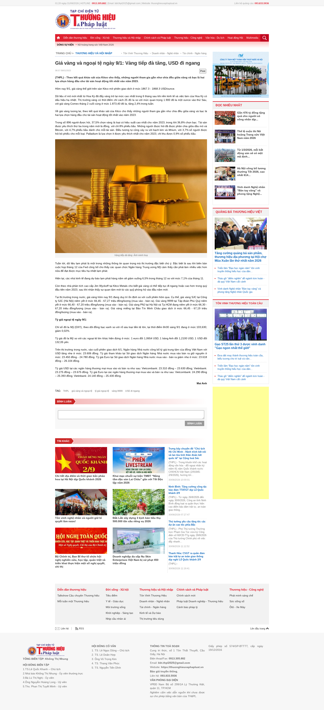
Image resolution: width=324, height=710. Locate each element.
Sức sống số (237, 601)
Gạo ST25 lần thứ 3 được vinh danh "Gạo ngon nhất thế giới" (240, 346)
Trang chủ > (65, 53)
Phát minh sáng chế (241, 595)
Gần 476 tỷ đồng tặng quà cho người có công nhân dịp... (251, 116)
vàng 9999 (117, 391)
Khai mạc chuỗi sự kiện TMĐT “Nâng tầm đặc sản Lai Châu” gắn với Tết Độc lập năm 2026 (138, 479)
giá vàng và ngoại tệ (82, 391)
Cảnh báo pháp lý (187, 607)
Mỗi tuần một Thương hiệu (73, 601)
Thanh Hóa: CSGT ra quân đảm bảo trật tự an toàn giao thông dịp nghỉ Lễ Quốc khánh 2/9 (187, 556)
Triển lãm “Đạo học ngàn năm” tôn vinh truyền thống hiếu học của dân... (239, 270)
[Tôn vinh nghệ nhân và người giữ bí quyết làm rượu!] (81, 502)
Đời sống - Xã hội (100, 37)
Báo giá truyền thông (163, 671)
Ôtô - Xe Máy (237, 607)
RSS (81, 628)
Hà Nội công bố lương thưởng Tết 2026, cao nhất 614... (251, 172)
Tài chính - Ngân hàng (194, 53)
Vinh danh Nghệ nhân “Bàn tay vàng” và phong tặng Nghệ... (251, 190)
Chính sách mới (186, 595)
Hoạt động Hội (235, 37)
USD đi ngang (132, 391)
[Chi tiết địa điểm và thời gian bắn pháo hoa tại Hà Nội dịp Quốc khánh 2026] (81, 460)
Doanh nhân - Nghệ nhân (165, 53)
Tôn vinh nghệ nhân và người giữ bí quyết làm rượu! (78, 519)
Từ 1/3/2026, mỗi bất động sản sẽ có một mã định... (250, 153)
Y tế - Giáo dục (115, 601)
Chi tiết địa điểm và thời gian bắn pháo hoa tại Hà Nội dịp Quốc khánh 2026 (80, 477)
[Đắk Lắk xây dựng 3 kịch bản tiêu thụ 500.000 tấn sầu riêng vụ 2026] (139, 502)
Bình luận (194, 423)
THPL (66, 391)
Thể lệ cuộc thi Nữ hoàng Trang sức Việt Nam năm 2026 (251, 134)
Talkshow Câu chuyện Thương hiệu (78, 595)
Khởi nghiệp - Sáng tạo (119, 612)
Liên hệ (65, 628)
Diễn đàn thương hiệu (75, 37)
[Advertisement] (241, 443)
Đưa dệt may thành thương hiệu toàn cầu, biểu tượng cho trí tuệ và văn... (240, 357)
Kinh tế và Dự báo (150, 612)
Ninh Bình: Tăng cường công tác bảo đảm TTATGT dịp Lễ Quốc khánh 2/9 (188, 489)
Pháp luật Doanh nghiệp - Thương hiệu (200, 601)
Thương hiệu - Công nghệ (188, 37)
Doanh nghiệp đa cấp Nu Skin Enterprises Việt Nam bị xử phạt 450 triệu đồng (135, 560)
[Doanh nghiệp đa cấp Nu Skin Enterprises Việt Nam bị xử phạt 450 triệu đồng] (139, 541)
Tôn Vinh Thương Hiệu (135, 53)
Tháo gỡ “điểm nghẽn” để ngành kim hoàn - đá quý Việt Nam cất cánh (241, 280)
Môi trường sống (115, 607)
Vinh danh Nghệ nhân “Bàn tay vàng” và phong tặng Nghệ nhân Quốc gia (239, 290)
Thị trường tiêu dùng (152, 618)
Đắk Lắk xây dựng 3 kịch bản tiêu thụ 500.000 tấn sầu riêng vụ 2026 (137, 519)
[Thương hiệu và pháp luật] (46, 650)
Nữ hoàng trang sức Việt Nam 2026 (96, 44)
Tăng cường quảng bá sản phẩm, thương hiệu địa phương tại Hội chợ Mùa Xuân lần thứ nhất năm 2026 (240, 257)
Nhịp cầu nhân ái (116, 618)
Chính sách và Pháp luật (157, 37)
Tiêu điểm (111, 595)
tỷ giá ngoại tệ (102, 391)
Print (202, 71)
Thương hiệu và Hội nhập (127, 37)
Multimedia (252, 37)
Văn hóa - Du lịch (215, 37)
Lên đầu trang (258, 628)
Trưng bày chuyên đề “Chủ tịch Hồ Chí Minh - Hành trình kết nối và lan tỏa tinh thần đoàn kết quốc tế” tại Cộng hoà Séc (187, 453)
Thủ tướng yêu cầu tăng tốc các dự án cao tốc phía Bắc (187, 523)
